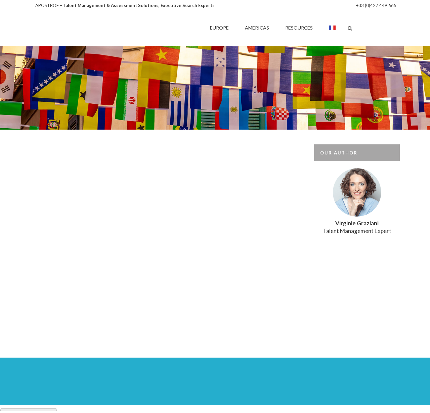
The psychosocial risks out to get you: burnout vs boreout (221, 280)
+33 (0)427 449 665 (376, 5)
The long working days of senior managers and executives (91, 280)
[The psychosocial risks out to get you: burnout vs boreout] (225, 204)
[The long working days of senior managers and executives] (95, 204)
